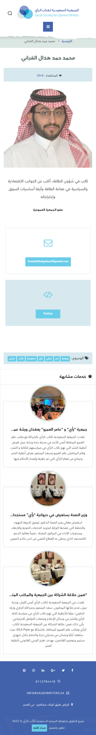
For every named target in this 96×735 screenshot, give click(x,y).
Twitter (48, 314)
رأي (41, 359)
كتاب (21, 359)
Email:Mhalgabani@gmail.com (48, 261)
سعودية (31, 359)
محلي (12, 359)
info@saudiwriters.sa (45, 693)
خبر (57, 359)
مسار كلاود (39, 728)
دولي (49, 359)
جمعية (65, 359)
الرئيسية (67, 41)
